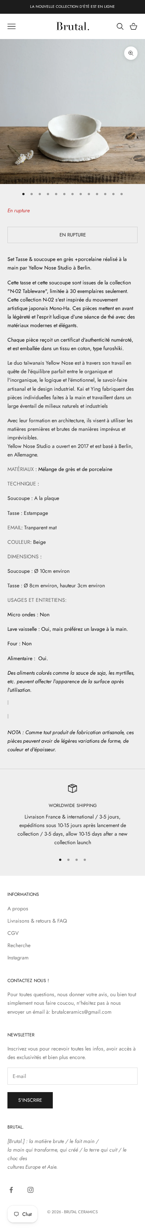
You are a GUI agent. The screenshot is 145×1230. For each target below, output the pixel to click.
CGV (13, 933)
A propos (17, 908)
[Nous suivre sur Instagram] (30, 1190)
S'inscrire (30, 1100)
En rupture (72, 234)
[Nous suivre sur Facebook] (11, 1190)
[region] (72, 815)
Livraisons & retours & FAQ (37, 920)
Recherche (18, 945)
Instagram (18, 957)
